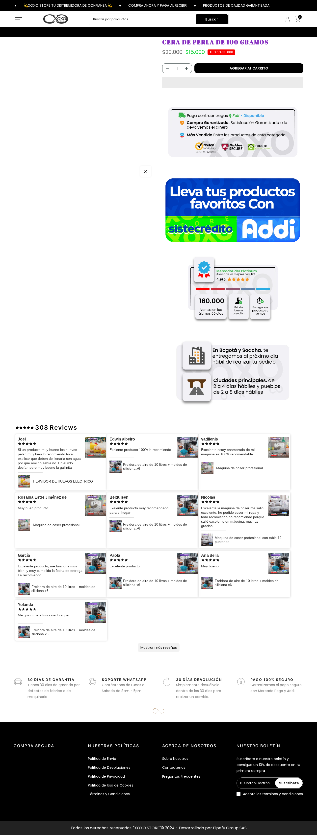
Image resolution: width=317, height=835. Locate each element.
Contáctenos (173, 767)
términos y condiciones (282, 793)
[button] (232, 82)
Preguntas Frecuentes (181, 776)
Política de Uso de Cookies (110, 785)
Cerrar (304, 5)
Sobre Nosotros (175, 758)
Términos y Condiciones (109, 793)
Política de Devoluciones (109, 767)
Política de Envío (102, 758)
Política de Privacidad (106, 776)
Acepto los (273, 793)
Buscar (211, 19)
